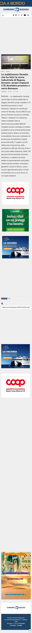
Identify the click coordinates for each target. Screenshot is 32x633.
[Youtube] (25, 15)
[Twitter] (19, 15)
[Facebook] (13, 15)
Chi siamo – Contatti (16, 625)
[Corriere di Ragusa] (16, 11)
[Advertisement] (16, 36)
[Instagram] (16, 15)
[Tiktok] (21, 15)
